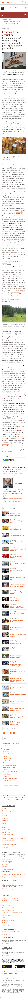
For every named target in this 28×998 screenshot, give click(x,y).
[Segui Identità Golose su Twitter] (8, 2)
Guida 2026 (6, 934)
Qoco (3, 918)
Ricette (4, 813)
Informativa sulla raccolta (6, 996)
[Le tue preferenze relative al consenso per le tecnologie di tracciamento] (1, 748)
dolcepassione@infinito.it (9, 371)
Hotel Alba (16, 409)
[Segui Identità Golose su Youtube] (11, 2)
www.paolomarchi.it (10, 497)
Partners (5, 821)
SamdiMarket (19, 212)
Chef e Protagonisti (8, 811)
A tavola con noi (7, 925)
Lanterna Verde (15, 292)
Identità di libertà (7, 915)
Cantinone (20, 290)
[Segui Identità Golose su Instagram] (5, 2)
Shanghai (5, 922)
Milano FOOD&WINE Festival (11, 898)
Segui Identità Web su (9, 728)
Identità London (7, 903)
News (4, 823)
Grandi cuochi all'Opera (9, 908)
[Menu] (2, 15)
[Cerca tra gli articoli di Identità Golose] (23, 2)
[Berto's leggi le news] (14, 8)
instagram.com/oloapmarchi (15, 498)
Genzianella (5, 444)
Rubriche (9, 19)
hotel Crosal (20, 422)
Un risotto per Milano (8, 920)
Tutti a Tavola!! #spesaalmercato (12, 913)
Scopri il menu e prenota (9, 889)
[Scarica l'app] (7, 966)
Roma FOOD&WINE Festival (10, 900)
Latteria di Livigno (10, 254)
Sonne (9, 417)
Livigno (9, 83)
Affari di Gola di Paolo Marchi (12, 21)
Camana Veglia (12, 413)
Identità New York (7, 905)
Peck (9, 231)
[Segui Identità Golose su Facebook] (3, 2)
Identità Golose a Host (9, 910)
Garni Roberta (22, 419)
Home (4, 19)
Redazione (5, 818)
